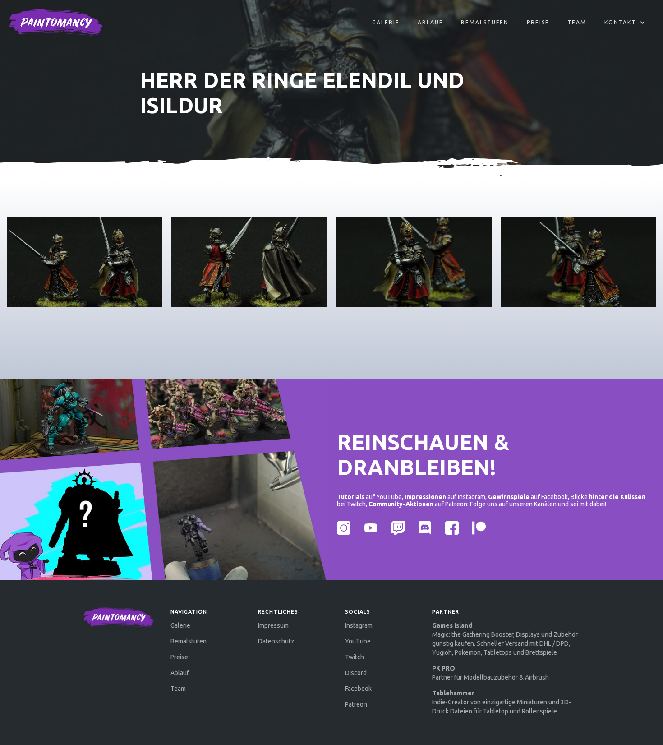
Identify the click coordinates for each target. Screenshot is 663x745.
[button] (624, 22)
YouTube (358, 641)
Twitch (354, 657)
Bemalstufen (485, 22)
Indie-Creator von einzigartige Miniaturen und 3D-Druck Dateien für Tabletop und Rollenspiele (501, 702)
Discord (356, 672)
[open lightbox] (84, 262)
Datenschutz (276, 641)
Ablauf (179, 672)
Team (576, 22)
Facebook (358, 688)
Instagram (359, 625)
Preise (538, 22)
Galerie (386, 22)
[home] (56, 22)
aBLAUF (430, 22)
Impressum (273, 625)
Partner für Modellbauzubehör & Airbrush (490, 673)
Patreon (356, 704)
